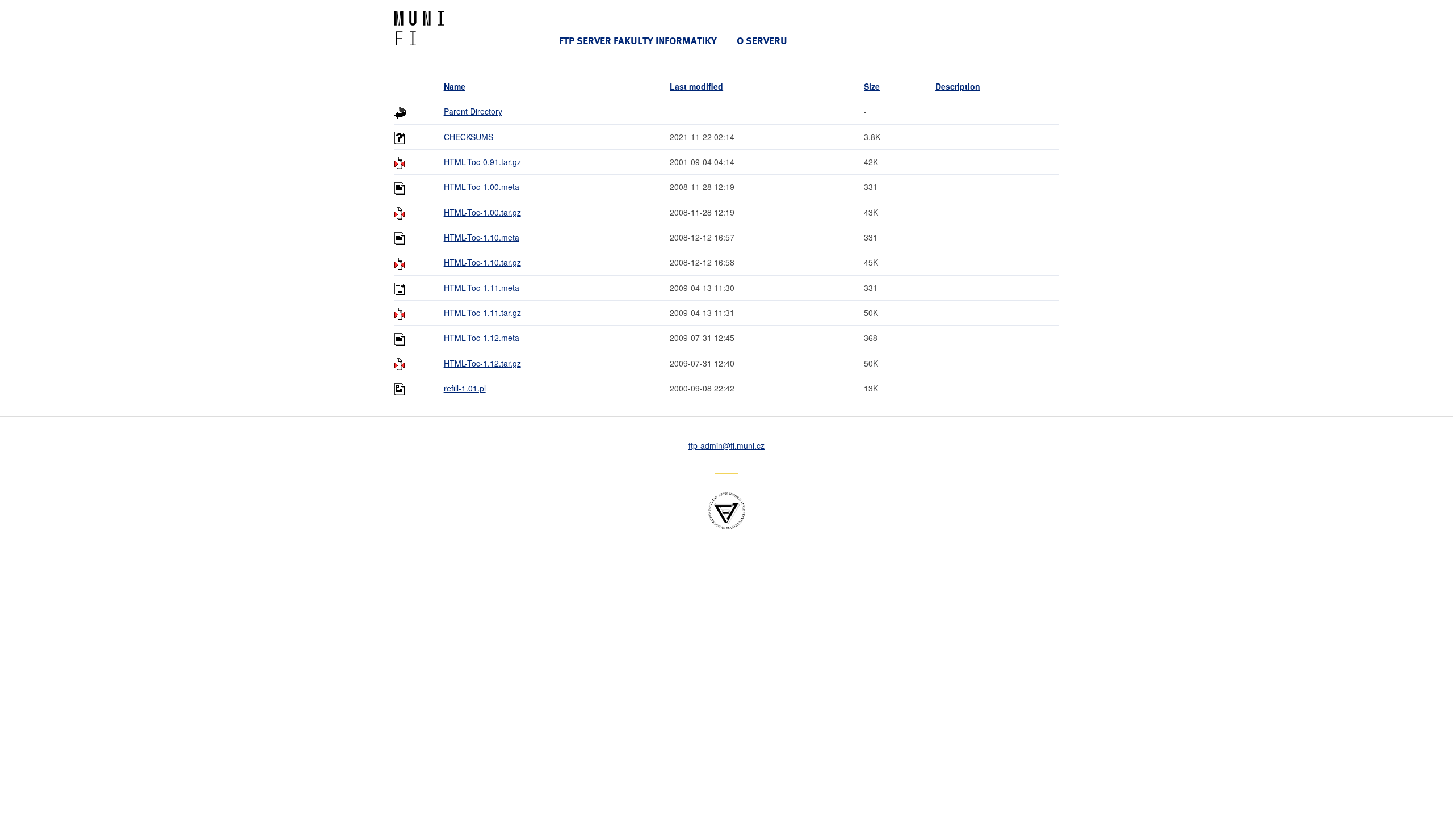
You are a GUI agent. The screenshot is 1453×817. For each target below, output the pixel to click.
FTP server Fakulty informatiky (638, 40)
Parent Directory (473, 111)
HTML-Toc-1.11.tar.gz (482, 312)
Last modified (696, 86)
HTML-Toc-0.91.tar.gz (482, 161)
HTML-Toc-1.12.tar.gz (482, 363)
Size (872, 86)
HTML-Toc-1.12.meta (481, 337)
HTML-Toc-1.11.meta (481, 287)
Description (957, 86)
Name (454, 86)
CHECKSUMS (468, 136)
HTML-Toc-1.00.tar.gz (482, 212)
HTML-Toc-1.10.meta (481, 237)
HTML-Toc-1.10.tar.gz (482, 262)
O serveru (762, 40)
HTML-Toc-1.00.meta (481, 186)
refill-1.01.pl (465, 388)
